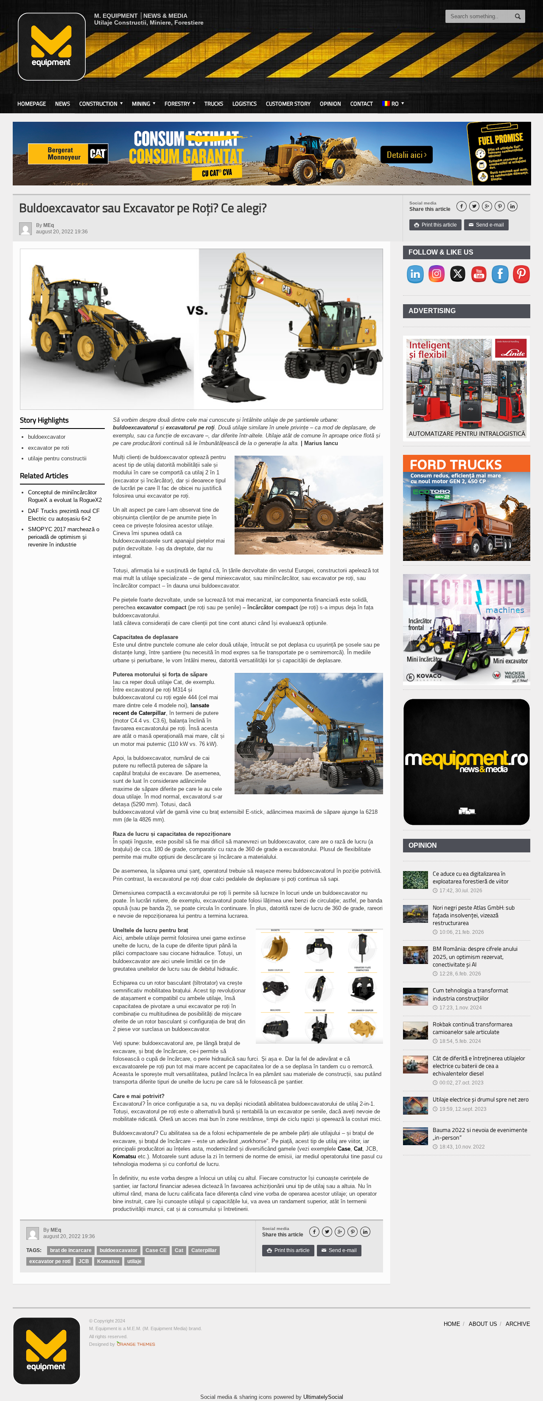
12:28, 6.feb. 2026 (457, 974)
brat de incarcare (71, 1250)
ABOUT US (483, 1324)
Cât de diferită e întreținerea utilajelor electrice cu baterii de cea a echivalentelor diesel (479, 1066)
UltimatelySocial (323, 1397)
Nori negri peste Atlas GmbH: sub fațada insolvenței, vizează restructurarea (474, 915)
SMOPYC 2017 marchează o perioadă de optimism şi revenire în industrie (63, 537)
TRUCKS (213, 103)
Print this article (435, 225)
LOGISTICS (244, 103)
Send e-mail (486, 225)
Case (344, 1149)
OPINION (330, 103)
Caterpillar (204, 1250)
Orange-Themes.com (136, 1344)
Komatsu (124, 1156)
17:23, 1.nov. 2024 (457, 1008)
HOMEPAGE (31, 103)
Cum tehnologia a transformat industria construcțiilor (470, 994)
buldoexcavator (118, 1250)
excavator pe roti (49, 1261)
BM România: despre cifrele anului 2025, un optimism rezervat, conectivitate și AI (475, 956)
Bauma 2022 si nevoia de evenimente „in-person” (480, 1133)
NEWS (62, 103)
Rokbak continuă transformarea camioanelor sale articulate (472, 1028)
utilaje (134, 1261)
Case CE (156, 1250)
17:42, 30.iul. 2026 (457, 891)
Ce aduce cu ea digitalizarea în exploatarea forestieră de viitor (471, 877)
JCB (83, 1261)
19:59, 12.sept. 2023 (460, 1109)
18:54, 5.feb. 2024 (457, 1041)
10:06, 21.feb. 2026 (458, 932)
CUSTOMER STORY (288, 103)
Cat (358, 1149)
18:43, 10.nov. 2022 (459, 1147)
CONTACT (361, 103)
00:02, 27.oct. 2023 (458, 1083)
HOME (452, 1324)
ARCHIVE (518, 1324)
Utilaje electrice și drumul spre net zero (481, 1099)
